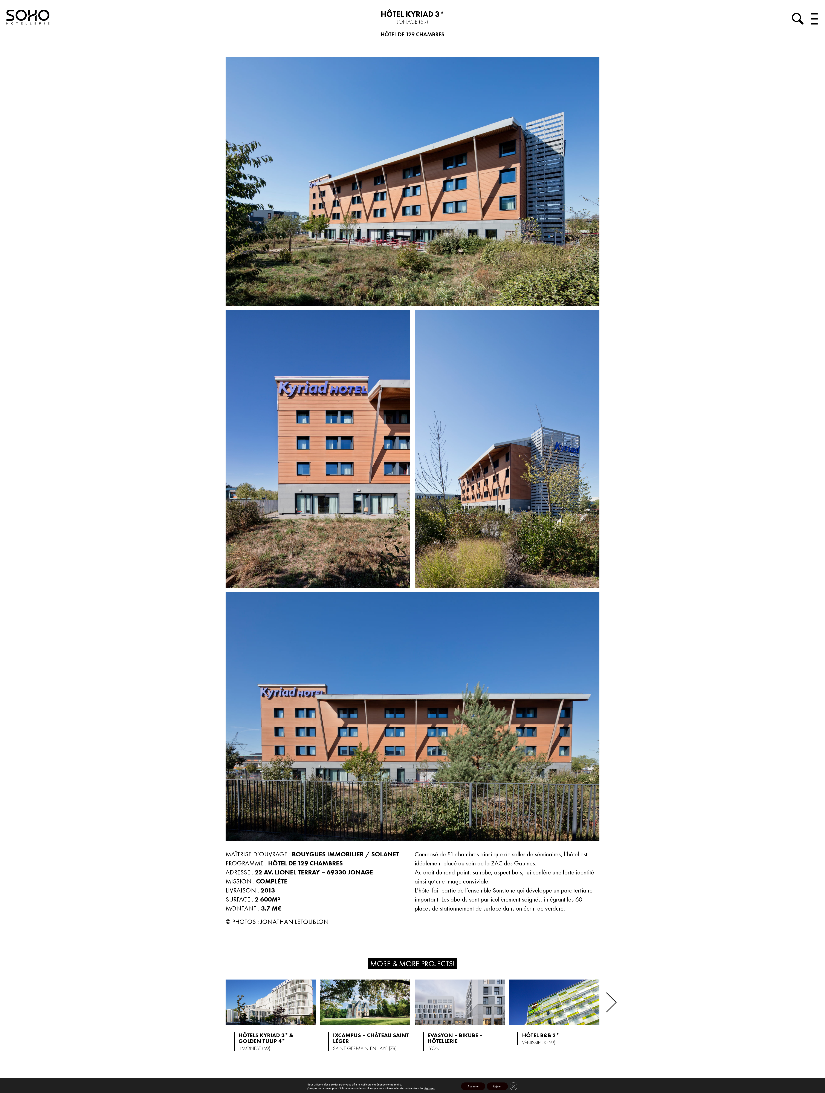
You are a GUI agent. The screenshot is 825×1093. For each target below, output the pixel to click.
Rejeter (497, 1086)
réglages (429, 1088)
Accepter (473, 1086)
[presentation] (611, 1002)
